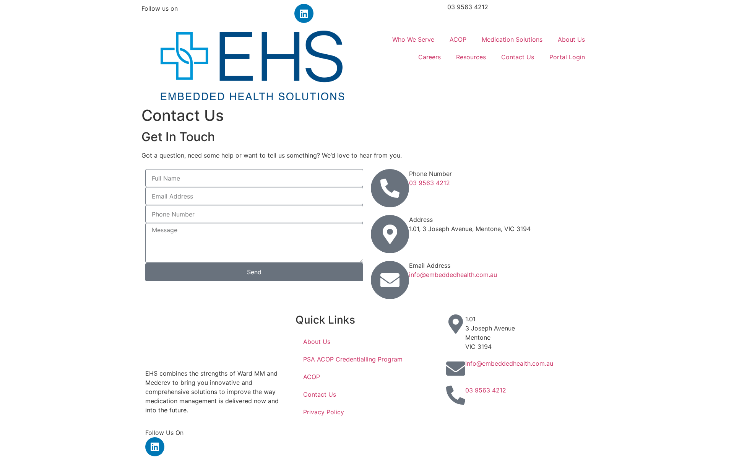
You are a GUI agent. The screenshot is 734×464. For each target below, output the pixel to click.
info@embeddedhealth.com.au (453, 274)
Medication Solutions (512, 39)
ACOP (458, 39)
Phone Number (430, 173)
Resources (471, 57)
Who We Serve (413, 39)
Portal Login (567, 57)
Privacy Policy (323, 412)
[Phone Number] (390, 188)
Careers (429, 57)
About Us (571, 39)
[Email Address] (390, 280)
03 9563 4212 (467, 7)
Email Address (429, 265)
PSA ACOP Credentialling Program (353, 359)
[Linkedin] (303, 13)
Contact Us (517, 57)
